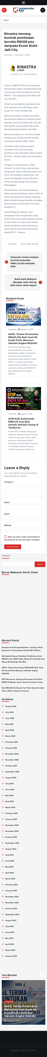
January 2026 (11, 748)
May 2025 (9, 795)
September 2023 (12, 914)
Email (7, 514)
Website (7, 525)
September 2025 (12, 772)
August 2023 (10, 920)
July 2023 (9, 926)
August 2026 (10, 706)
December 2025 (12, 754)
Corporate (8, 55)
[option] (23, 1002)
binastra (13, 244)
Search (6, 555)
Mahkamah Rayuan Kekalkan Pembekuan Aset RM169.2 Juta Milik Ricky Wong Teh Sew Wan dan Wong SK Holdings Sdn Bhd (23, 659)
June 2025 (9, 790)
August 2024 (10, 849)
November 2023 (12, 903)
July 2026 (9, 712)
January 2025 (11, 819)
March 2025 (10, 807)
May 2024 (9, 867)
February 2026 (11, 742)
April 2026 (9, 730)
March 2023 (10, 950)
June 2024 (9, 861)
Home (6, 20)
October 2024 (11, 837)
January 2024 (11, 891)
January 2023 (11, 956)
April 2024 (9, 873)
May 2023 (9, 938)
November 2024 (12, 831)
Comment (9, 482)
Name (7, 502)
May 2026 (9, 724)
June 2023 (9, 932)
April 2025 (9, 801)
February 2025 (11, 813)
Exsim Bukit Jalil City (30, 244)
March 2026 (10, 736)
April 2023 (9, 944)
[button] (40, 976)
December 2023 (12, 897)
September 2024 (12, 843)
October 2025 (11, 766)
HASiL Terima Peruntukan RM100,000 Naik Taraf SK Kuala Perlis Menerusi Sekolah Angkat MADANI (22, 670)
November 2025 (12, 760)
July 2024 (9, 855)
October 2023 (11, 909)
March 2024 (10, 879)
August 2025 (10, 778)
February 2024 (11, 885)
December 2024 (12, 825)
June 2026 (9, 718)
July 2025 (9, 784)
